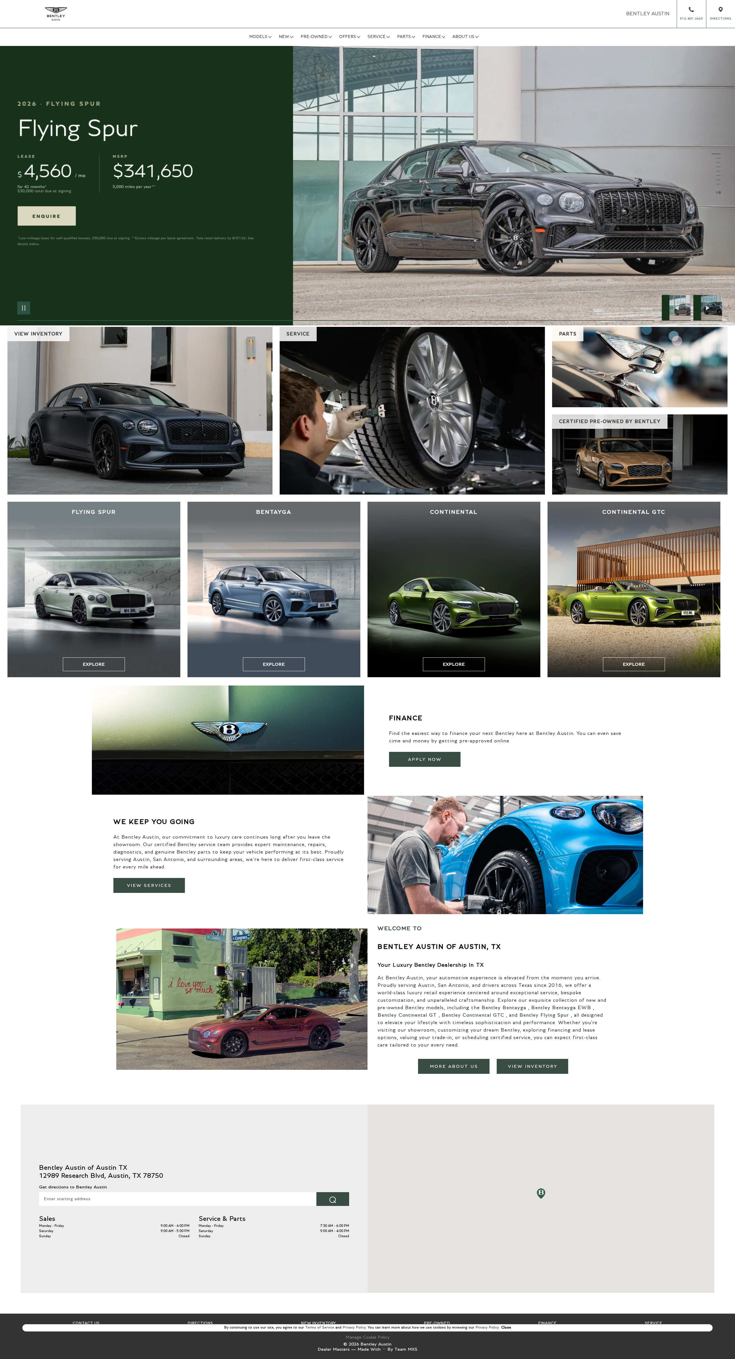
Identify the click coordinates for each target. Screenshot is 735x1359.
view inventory (532, 1066)
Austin (648, 13)
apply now (425, 759)
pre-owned (390, 1007)
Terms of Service (319, 1327)
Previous (677, 308)
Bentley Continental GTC (473, 1015)
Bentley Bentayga (503, 1007)
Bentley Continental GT (407, 1015)
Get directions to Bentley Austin (73, 1187)
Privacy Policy (353, 1327)
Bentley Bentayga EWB (561, 1007)
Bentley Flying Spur (544, 1015)
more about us (454, 1066)
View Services (149, 885)
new (591, 1000)
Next (707, 308)
